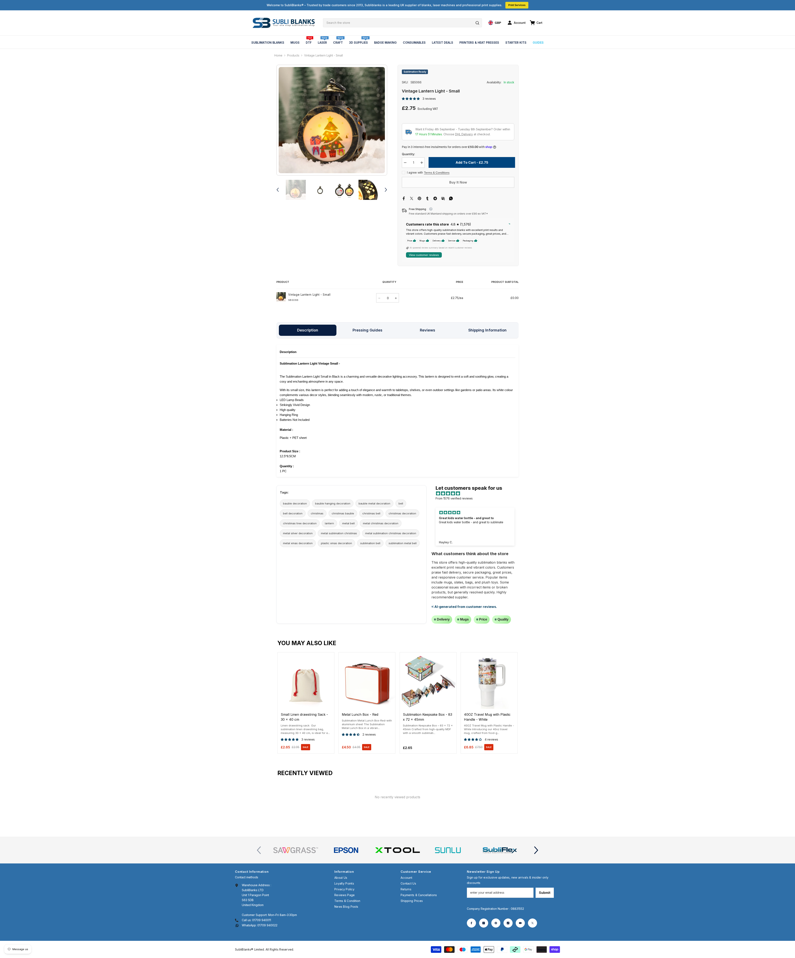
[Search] (402, 22)
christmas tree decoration (300, 523)
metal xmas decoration (298, 543)
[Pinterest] (419, 198)
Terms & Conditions (436, 172)
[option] (332, 120)
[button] (278, 190)
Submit (544, 893)
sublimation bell (370, 543)
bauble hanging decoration (332, 503)
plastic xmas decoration (336, 543)
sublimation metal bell (403, 543)
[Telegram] (435, 198)
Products (293, 55)
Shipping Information (487, 330)
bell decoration (292, 513)
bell (401, 503)
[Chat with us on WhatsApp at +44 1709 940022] (237, 925)
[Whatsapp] (451, 198)
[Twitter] (411, 198)
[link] (295, 850)
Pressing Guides (367, 330)
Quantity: (408, 154)
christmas (317, 513)
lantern (329, 523)
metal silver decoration (298, 533)
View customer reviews (424, 255)
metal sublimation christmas (339, 533)
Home (278, 55)
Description (307, 330)
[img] (477, 493)
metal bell (348, 523)
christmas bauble (343, 513)
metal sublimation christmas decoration (390, 533)
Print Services (516, 5)
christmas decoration (402, 513)
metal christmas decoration (380, 523)
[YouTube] (520, 923)
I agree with (415, 172)
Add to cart (306, 705)
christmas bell (371, 513)
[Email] (443, 198)
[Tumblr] (427, 198)
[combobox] (402, 22)
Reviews (427, 330)
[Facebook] (404, 198)
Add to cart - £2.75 (471, 162)
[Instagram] (483, 923)
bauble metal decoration (374, 503)
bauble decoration (295, 503)
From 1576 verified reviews (454, 498)
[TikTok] (508, 923)
